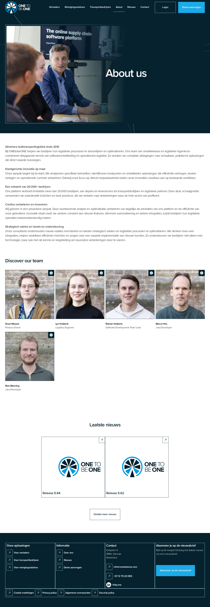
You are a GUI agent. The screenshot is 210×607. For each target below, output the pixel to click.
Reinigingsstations (75, 7)
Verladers (54, 7)
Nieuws (131, 7)
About (119, 7)
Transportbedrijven (100, 7)
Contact (145, 7)
